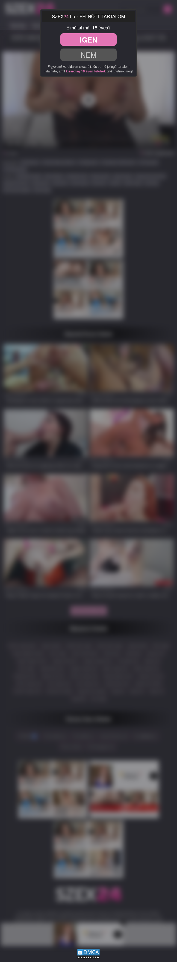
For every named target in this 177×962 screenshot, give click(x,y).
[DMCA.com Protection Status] (88, 953)
